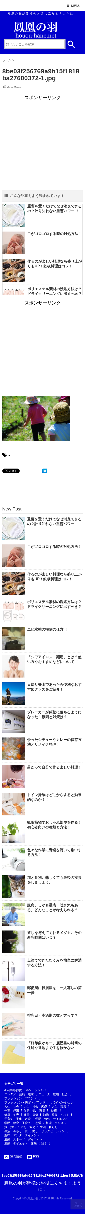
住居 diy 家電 (34, 1110)
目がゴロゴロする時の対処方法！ (54, 234)
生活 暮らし (49, 1127)
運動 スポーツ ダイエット (23, 1139)
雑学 (44, 1143)
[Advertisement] (42, 143)
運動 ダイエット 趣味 (20, 1143)
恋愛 (38, 1123)
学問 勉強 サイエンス (51, 1119)
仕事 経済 (11, 1110)
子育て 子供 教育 (17, 1119)
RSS (36, 1156)
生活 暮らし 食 (16, 1131)
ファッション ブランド (20, 1098)
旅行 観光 (28, 1127)
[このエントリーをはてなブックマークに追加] (44, 471)
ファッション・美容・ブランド (25, 1102)
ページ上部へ (78, 1204)
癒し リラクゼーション (48, 1131)
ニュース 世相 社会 (53, 1094)
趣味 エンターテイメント (22, 1135)
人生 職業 (59, 1106)
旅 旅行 (10, 1127)
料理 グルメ (54, 1123)
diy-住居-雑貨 (13, 1090)
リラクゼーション (62, 1102)
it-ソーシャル (35, 1090)
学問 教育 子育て (17, 1123)
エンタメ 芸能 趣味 (19, 1094)
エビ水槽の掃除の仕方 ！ (47, 629)
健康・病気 (31, 1114)
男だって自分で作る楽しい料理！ (54, 767)
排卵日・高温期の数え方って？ (52, 1015)
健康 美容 (11, 1114)
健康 (54, 1110)
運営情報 (16, 1156)
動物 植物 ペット (56, 1114)
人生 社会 (11, 1106)
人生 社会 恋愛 (35, 1106)
